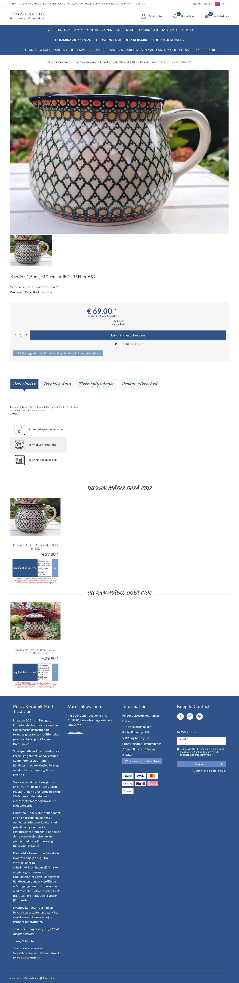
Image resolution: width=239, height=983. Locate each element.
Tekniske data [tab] (57, 384)
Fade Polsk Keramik (167, 39)
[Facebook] (180, 716)
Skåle (131, 29)
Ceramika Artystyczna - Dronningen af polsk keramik (101, 39)
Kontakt (128, 755)
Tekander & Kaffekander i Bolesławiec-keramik (63, 50)
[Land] (217, 3)
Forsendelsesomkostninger (140, 715)
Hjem (50, 62)
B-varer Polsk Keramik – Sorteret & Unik (78, 29)
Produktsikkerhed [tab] (139, 384)
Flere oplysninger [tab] (96, 384)
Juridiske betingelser (136, 726)
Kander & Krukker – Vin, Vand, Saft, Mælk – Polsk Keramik (156, 50)
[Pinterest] (199, 716)
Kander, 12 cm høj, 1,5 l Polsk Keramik (130, 62)
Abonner (200, 764)
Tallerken (170, 29)
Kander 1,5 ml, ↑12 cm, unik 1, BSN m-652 (35, 547)
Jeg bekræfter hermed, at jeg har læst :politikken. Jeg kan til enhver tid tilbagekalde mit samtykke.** (202, 752)
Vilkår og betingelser (136, 738)
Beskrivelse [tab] (24, 384)
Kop (119, 29)
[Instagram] (190, 716)
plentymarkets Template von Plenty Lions (32, 978)
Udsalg (188, 29)
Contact (141, 3)
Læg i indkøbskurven (128, 335)
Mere (211, 50)
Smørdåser (148, 29)
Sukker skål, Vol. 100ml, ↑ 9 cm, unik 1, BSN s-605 (35, 651)
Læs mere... (75, 732)
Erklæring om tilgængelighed (142, 743)
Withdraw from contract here (142, 761)
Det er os (128, 721)
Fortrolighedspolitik (136, 732)
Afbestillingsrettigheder (138, 749)
